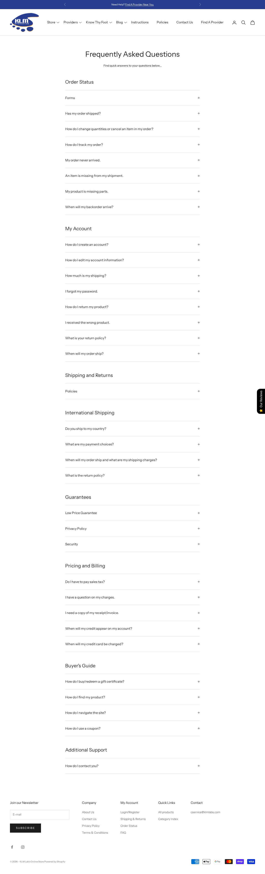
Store (51, 22)
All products (166, 812)
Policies (162, 22)
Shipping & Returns (133, 819)
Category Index (168, 819)
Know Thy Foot (97, 22)
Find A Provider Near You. (139, 4)
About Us (88, 812)
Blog (119, 22)
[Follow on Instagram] (23, 847)
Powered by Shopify (54, 861)
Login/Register (130, 812)
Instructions (139, 22)
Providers (71, 22)
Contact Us (184, 22)
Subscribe (25, 828)
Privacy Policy (91, 826)
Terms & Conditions (95, 832)
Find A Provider (212, 22)
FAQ (123, 832)
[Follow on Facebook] (12, 847)
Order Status (128, 826)
